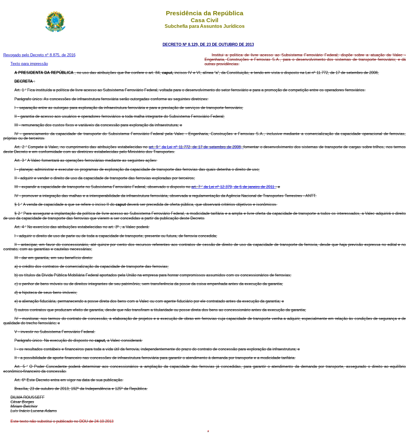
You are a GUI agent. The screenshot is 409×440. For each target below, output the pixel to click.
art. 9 (154, 147)
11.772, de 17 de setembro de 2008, (211, 147)
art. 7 (196, 187)
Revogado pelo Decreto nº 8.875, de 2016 (39, 55)
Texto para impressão (29, 63)
